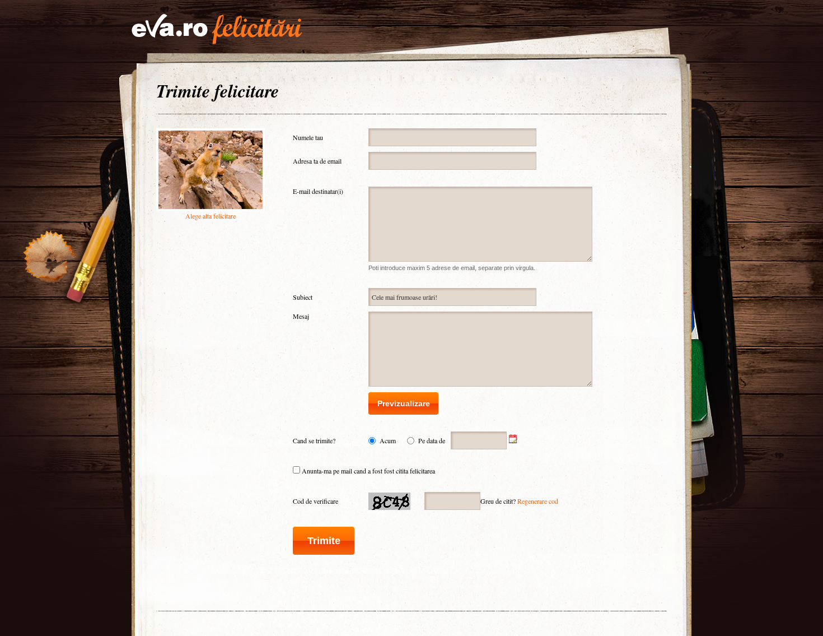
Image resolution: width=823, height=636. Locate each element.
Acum (388, 440)
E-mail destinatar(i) (318, 191)
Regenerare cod (537, 500)
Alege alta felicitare (210, 215)
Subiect (302, 297)
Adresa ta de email (317, 160)
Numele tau (308, 137)
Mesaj (301, 316)
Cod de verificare (315, 500)
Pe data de (431, 440)
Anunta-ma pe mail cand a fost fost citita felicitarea (368, 470)
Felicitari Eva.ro (217, 29)
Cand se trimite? (314, 440)
